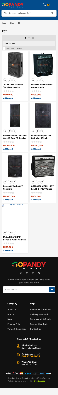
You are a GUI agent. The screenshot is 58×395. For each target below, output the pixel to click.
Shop (12, 23)
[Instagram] (21, 273)
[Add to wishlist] (10, 80)
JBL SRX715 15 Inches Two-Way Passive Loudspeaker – (13, 87)
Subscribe (52, 289)
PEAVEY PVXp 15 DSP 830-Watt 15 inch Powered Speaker (41, 138)
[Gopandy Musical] (12, 5)
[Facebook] (15, 273)
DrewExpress (39, 381)
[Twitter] (27, 273)
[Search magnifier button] (52, 13)
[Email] (32, 273)
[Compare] (14, 80)
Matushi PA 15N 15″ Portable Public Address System (14, 240)
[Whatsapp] (38, 273)
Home (4, 23)
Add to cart (8, 98)
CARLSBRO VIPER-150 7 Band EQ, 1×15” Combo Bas (42, 189)
